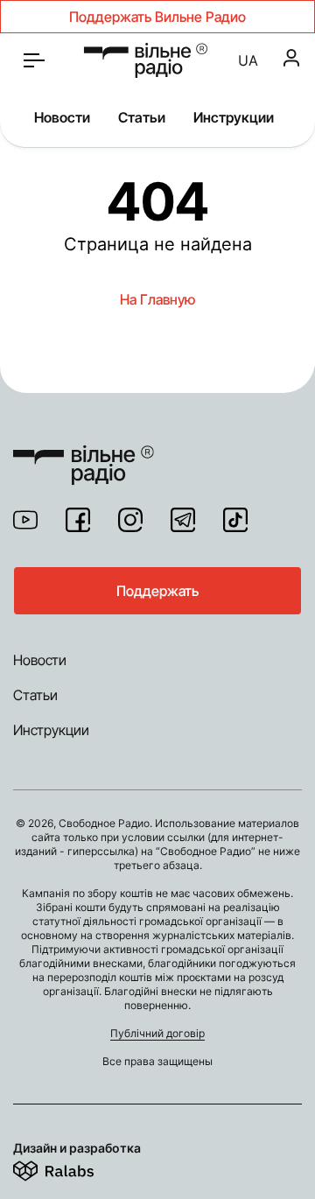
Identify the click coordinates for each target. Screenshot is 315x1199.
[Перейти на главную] (145, 60)
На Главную (157, 299)
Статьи (141, 117)
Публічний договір (157, 1033)
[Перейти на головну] (83, 454)
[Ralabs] (74, 1167)
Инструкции (233, 117)
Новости (62, 117)
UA (248, 60)
